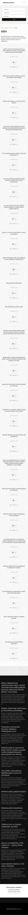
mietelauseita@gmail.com (14, 893)
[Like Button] (13, 62)
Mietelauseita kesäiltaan (12, 808)
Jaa (17, 67)
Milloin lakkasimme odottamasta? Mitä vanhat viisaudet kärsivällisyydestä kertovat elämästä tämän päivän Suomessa (13, 687)
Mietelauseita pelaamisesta (13, 791)
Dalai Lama (15, 56)
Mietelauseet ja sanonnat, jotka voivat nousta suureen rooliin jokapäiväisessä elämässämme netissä (13, 751)
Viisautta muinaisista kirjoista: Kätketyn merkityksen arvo (10, 729)
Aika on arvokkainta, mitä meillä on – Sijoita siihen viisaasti (12, 845)
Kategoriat (7, 27)
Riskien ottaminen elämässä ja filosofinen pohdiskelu (13, 709)
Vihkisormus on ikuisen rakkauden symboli (11, 825)
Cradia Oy (19, 909)
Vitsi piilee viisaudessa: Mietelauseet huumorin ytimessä (11, 772)
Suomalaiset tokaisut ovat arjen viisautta (12, 865)
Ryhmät (12, 27)
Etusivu (2, 27)
